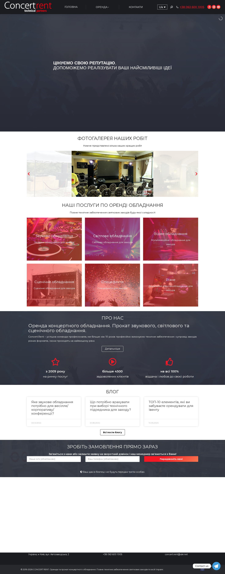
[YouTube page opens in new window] (218, 7)
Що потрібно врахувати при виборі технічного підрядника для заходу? (110, 406)
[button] (112, 349)
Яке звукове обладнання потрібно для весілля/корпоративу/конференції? (52, 407)
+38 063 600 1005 (192, 7)
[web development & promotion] (202, 570)
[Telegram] (216, 566)
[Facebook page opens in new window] (209, 7)
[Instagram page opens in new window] (214, 7)
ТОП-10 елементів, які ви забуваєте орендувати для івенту (171, 406)
